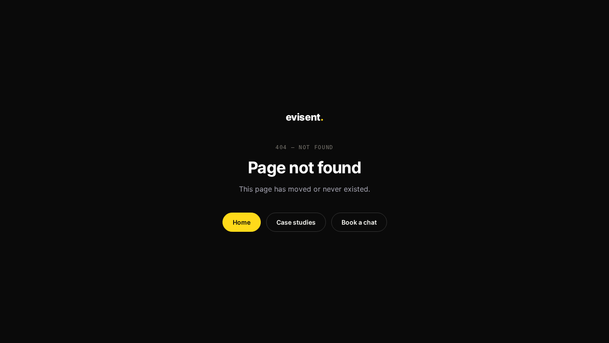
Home (242, 222)
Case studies (296, 222)
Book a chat (359, 222)
